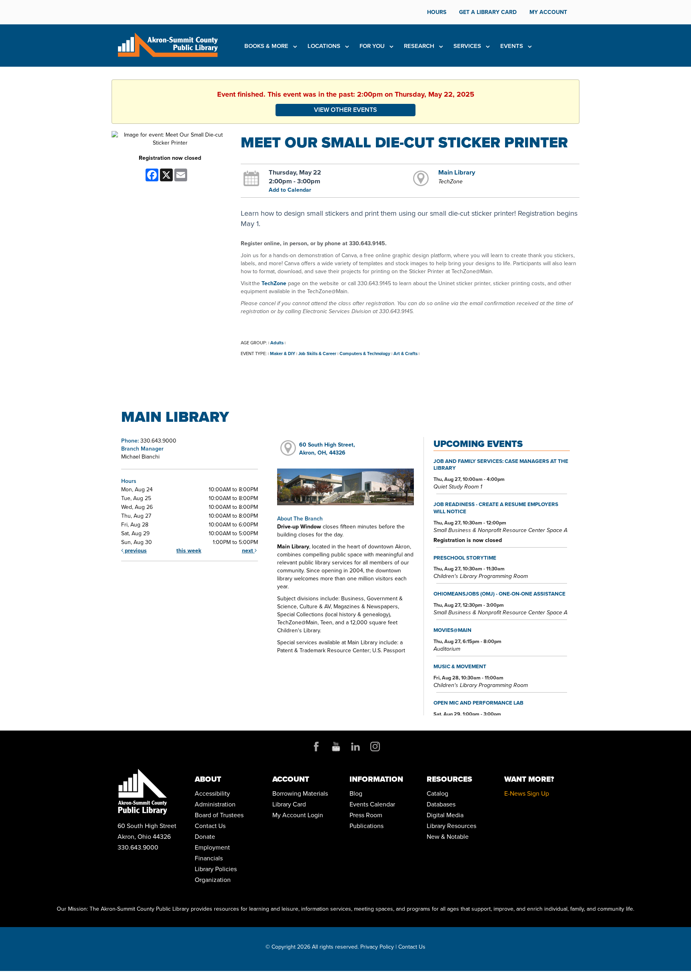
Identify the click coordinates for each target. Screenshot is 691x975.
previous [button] (135, 550)
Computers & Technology (365, 353)
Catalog (437, 793)
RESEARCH (420, 46)
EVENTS (512, 46)
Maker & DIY (282, 353)
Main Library (456, 172)
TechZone (274, 283)
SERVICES (468, 46)
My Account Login (297, 815)
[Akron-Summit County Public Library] (168, 44)
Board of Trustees (219, 815)
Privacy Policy (377, 947)
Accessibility (212, 793)
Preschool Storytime (464, 558)
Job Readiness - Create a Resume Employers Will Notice (495, 507)
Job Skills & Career (317, 353)
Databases (441, 804)
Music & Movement (459, 666)
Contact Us (210, 825)
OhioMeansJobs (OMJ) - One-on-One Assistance (499, 594)
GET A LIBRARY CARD (488, 12)
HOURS (436, 12)
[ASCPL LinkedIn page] (355, 746)
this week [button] (188, 550)
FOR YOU (372, 46)
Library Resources (451, 825)
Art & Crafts (405, 353)
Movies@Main (452, 630)
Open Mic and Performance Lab (478, 703)
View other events (345, 109)
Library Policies (216, 869)
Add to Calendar (290, 190)
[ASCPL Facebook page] (316, 746)
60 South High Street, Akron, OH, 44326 (327, 449)
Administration (215, 804)
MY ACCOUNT (548, 12)
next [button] (248, 550)
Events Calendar (372, 804)
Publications (366, 825)
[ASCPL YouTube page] (336, 746)
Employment (212, 847)
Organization (213, 879)
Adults (277, 343)
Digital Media (445, 815)
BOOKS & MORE (267, 46)
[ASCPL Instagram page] (375, 746)
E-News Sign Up (526, 793)
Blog (355, 793)
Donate (205, 836)
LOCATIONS (325, 46)
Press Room (365, 815)
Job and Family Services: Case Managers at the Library (500, 464)
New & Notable (448, 836)
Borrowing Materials (300, 793)
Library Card (289, 804)
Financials (209, 858)
